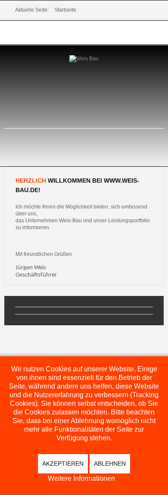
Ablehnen (110, 463)
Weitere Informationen (81, 478)
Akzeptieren (63, 463)
